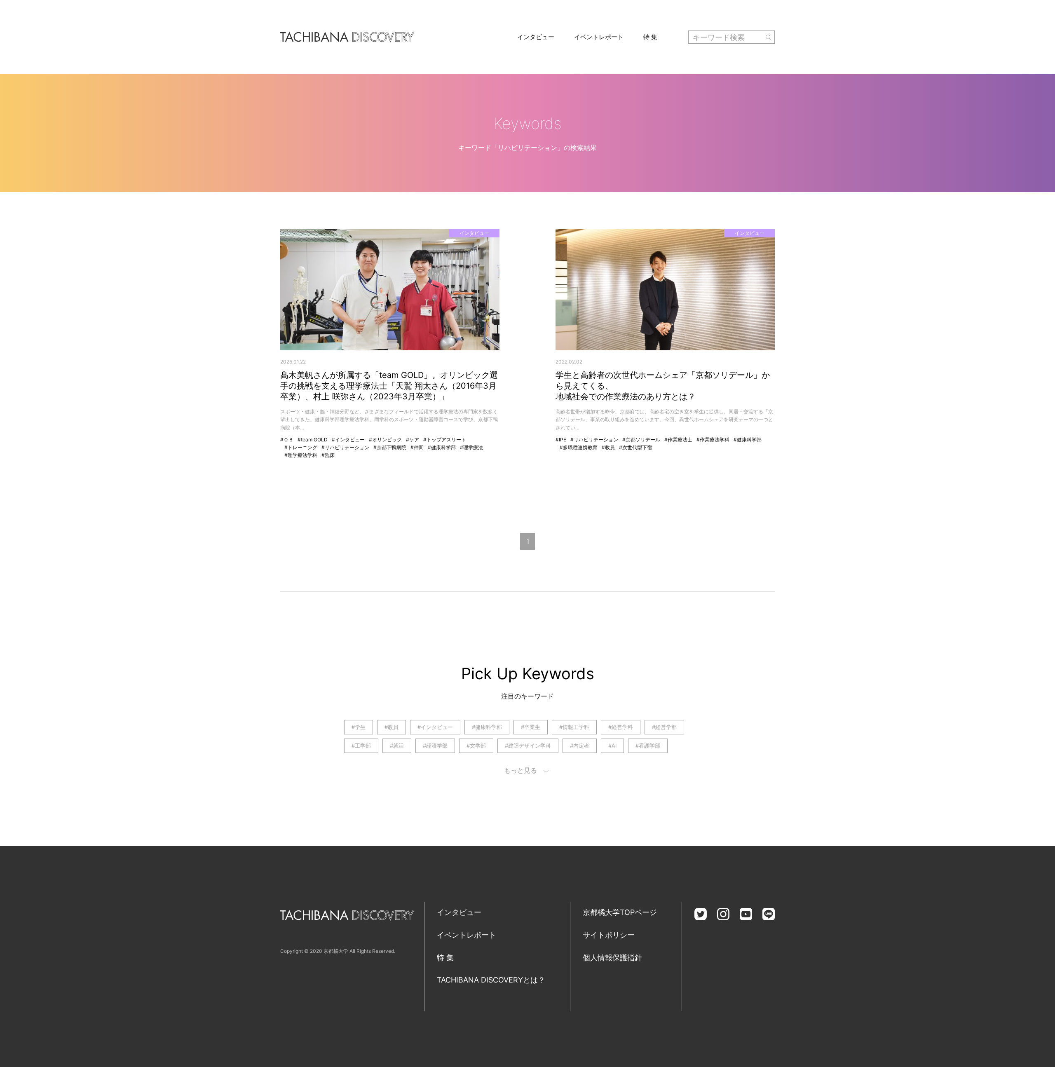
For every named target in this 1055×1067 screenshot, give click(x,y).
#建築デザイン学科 (528, 745)
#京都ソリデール (641, 439)
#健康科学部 (442, 447)
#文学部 (476, 745)
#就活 (397, 745)
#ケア (412, 439)
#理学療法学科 (300, 455)
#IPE (561, 439)
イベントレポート (599, 37)
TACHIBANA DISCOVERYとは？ (491, 980)
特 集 (650, 37)
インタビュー (535, 37)
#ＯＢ (286, 439)
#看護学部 (647, 745)
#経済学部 (435, 745)
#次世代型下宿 (635, 447)
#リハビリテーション (345, 447)
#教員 (608, 447)
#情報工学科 (574, 727)
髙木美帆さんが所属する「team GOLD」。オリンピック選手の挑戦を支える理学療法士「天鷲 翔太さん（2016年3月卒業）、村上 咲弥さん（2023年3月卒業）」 (389, 385)
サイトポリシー (609, 935)
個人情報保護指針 (612, 957)
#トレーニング (300, 447)
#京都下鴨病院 (389, 447)
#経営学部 (664, 727)
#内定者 (579, 745)
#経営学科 (620, 727)
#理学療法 (471, 447)
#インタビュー (348, 439)
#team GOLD (313, 439)
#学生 (359, 727)
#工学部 (361, 745)
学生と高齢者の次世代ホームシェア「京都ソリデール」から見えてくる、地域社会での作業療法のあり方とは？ (663, 385)
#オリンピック (385, 439)
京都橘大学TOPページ (620, 912)
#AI (612, 745)
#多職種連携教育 (579, 447)
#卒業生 (530, 727)
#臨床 (328, 455)
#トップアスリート (444, 439)
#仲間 (417, 447)
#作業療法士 (678, 439)
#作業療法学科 (712, 439)
